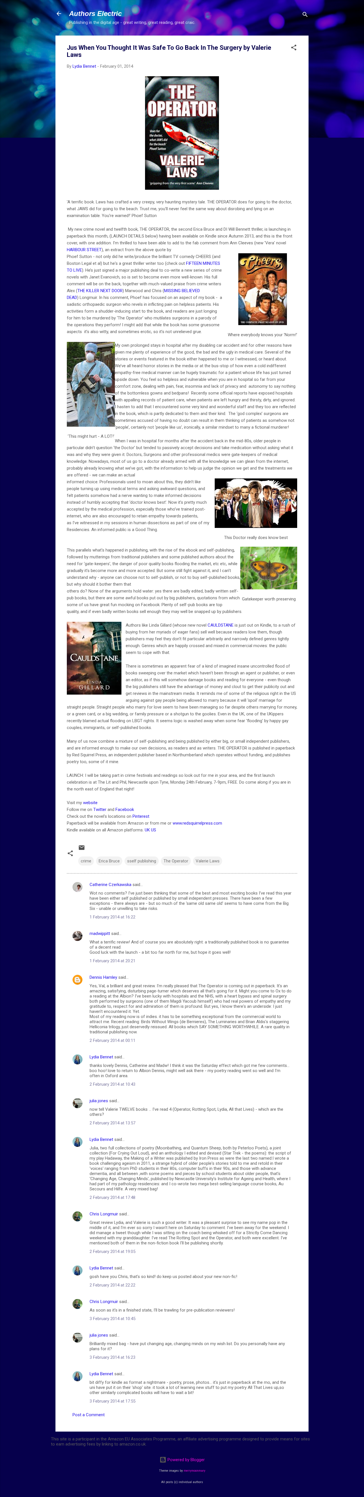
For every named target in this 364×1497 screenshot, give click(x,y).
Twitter (99, 809)
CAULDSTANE (220, 625)
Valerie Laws (208, 861)
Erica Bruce (109, 861)
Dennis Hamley (103, 977)
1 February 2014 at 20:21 (112, 960)
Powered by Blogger (185, 1459)
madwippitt (100, 933)
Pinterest (141, 816)
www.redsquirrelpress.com (197, 823)
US (153, 830)
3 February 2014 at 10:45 (112, 1318)
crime (86, 861)
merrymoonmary (194, 1471)
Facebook (124, 809)
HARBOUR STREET (84, 249)
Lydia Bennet (101, 1057)
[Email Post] (81, 849)
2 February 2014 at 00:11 (112, 1040)
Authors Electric (95, 13)
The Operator (176, 861)
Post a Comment (89, 1414)
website (90, 802)
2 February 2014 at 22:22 (112, 1285)
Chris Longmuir (104, 1214)
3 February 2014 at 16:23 (112, 1357)
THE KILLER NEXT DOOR (100, 290)
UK (147, 830)
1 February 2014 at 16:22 (112, 917)
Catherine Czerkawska (110, 884)
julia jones (99, 1100)
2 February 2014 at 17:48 (112, 1197)
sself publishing (141, 861)
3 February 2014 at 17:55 (112, 1401)
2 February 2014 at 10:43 (112, 1084)
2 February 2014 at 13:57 (112, 1123)
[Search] (305, 15)
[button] (293, 48)
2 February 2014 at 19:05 (112, 1251)
